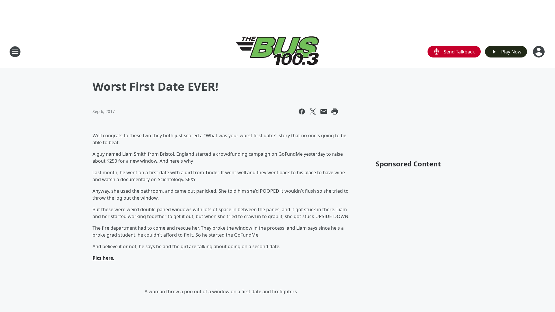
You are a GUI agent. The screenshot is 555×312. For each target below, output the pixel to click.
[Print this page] (335, 111)
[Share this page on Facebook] (302, 111)
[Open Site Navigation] (15, 51)
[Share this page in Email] (324, 111)
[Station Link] (277, 51)
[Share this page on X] (313, 111)
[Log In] (539, 51)
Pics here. (103, 258)
